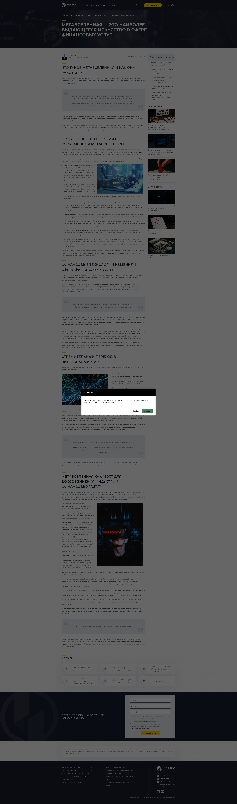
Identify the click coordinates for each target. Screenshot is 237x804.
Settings (136, 411)
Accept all (147, 411)
